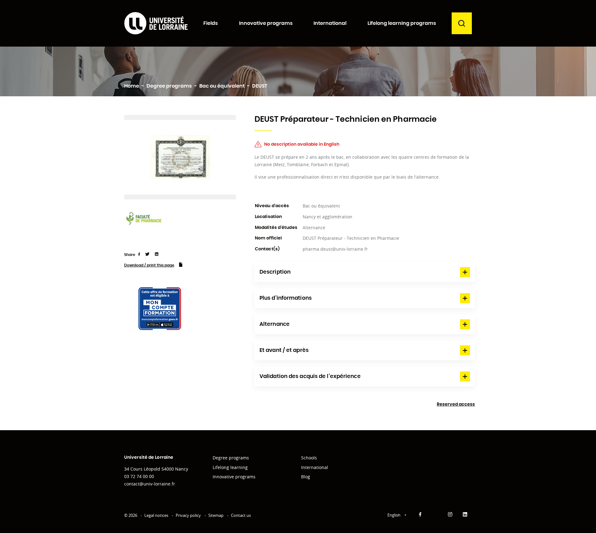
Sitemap (216, 515)
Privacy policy (188, 515)
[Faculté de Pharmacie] (143, 218)
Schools (309, 458)
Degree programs (231, 458)
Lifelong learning (230, 467)
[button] (365, 272)
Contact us (241, 515)
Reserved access (456, 404)
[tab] (365, 272)
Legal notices (156, 515)
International (314, 467)
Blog (305, 477)
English (394, 515)
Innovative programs (234, 477)
